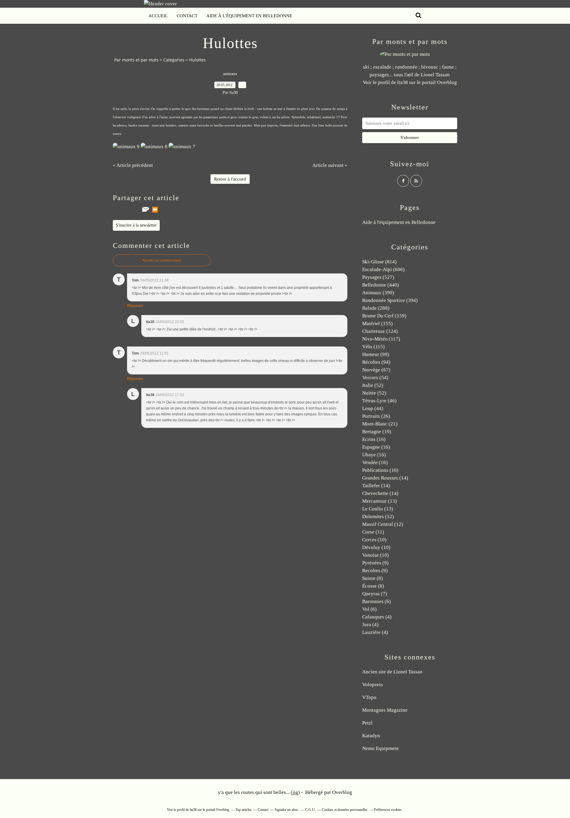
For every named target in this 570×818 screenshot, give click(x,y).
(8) (372, 578)
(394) (390, 300)
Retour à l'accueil (230, 179)
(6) (376, 601)
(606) (383, 269)
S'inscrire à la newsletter (136, 225)
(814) (379, 262)
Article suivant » (329, 165)
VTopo (369, 697)
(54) (375, 377)
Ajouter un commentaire (161, 260)
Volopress (372, 684)
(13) (379, 501)
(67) (376, 370)
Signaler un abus (287, 810)
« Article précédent (133, 165)
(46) (379, 401)
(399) (378, 292)
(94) (376, 362)
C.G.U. (310, 810)
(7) (374, 594)
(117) (381, 339)
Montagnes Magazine (385, 710)
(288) (376, 308)
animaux (230, 74)
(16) (374, 439)
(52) (372, 385)
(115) (373, 346)
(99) (375, 354)
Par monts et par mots (136, 60)
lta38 (402, 82)
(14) (385, 478)
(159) (384, 316)
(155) (377, 323)
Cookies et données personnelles (345, 810)
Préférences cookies (388, 810)
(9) (375, 563)
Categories (173, 60)
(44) (372, 408)
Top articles (243, 810)
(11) (373, 532)
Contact (187, 15)
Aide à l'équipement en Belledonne (249, 15)
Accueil (158, 15)
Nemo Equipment (380, 748)
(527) (378, 277)
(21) (380, 424)
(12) (378, 516)
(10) (374, 539)
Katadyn (371, 735)
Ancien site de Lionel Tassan (392, 672)
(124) (380, 331)
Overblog (342, 792)
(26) (376, 416)
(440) (380, 285)
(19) (376, 431)
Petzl (367, 723)
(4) (377, 617)
